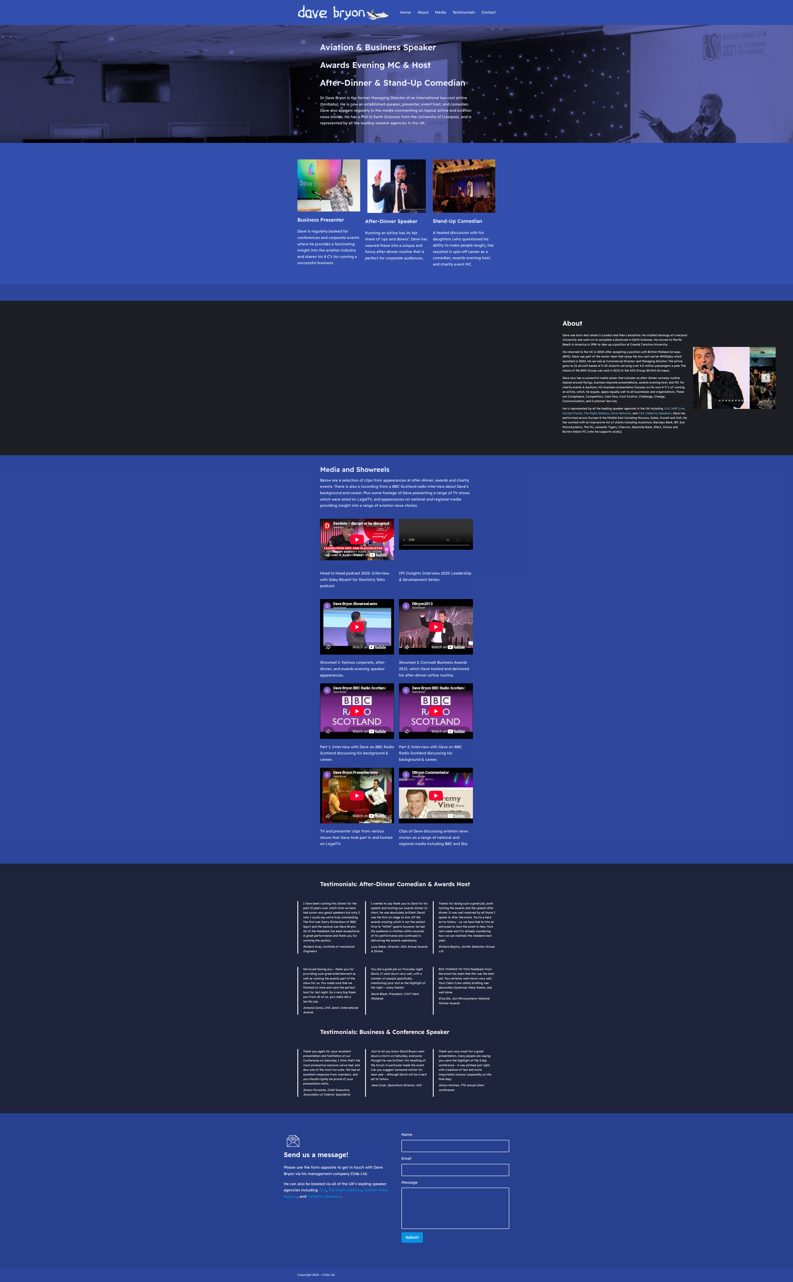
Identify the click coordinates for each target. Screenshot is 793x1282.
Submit (412, 1237)
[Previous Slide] (702, 378)
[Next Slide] (765, 378)
